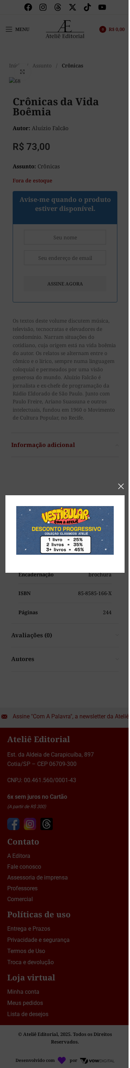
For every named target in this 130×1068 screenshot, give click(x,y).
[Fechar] (121, 486)
